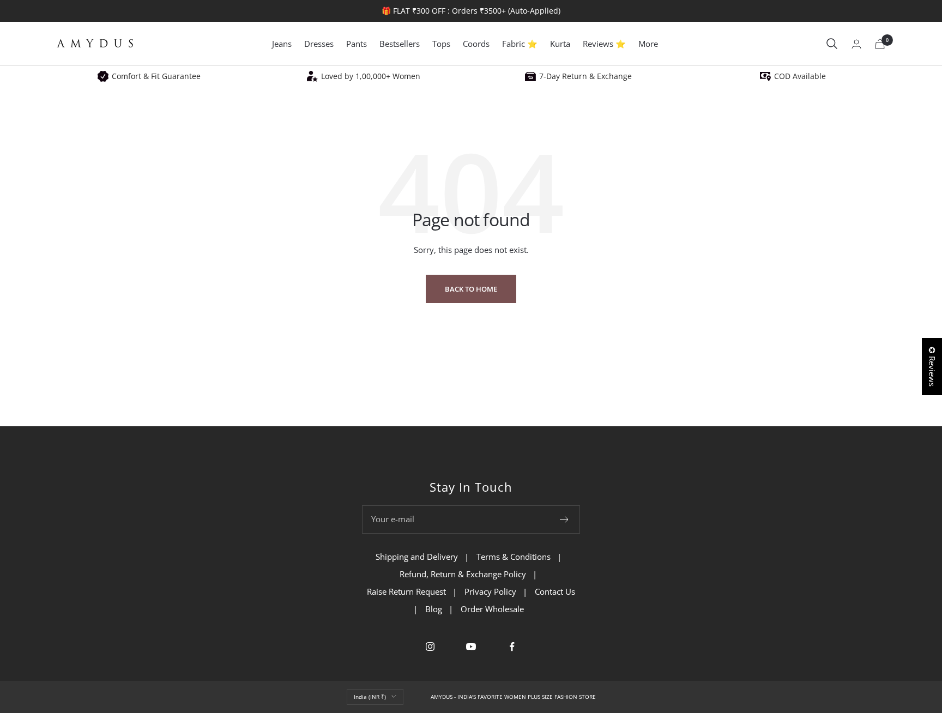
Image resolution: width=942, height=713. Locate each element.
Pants (356, 43)
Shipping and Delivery (417, 556)
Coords (476, 43)
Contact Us (555, 591)
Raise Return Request (406, 591)
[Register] (564, 519)
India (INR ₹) (370, 696)
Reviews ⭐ (604, 43)
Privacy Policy (490, 591)
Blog (433, 608)
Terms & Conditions (513, 556)
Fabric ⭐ (520, 43)
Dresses (319, 43)
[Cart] (879, 44)
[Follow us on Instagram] (430, 647)
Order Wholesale (492, 608)
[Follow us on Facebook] (512, 647)
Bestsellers (399, 43)
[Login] (856, 44)
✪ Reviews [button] (932, 366)
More (648, 43)
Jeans (282, 43)
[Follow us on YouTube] (471, 647)
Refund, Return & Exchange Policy (463, 574)
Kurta (560, 43)
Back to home (471, 289)
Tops (441, 43)
